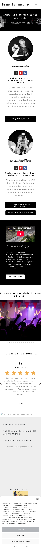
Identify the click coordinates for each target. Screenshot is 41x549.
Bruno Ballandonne (16, 4)
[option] (20, 379)
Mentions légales (21, 546)
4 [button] (21, 403)
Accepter (20, 529)
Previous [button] (1, 383)
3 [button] (19, 403)
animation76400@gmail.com (18, 447)
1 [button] (16, 403)
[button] (38, 499)
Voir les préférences (20, 542)
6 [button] (24, 403)
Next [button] (40, 383)
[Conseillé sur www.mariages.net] (18, 415)
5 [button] (22, 403)
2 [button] (18, 403)
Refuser (20, 536)
